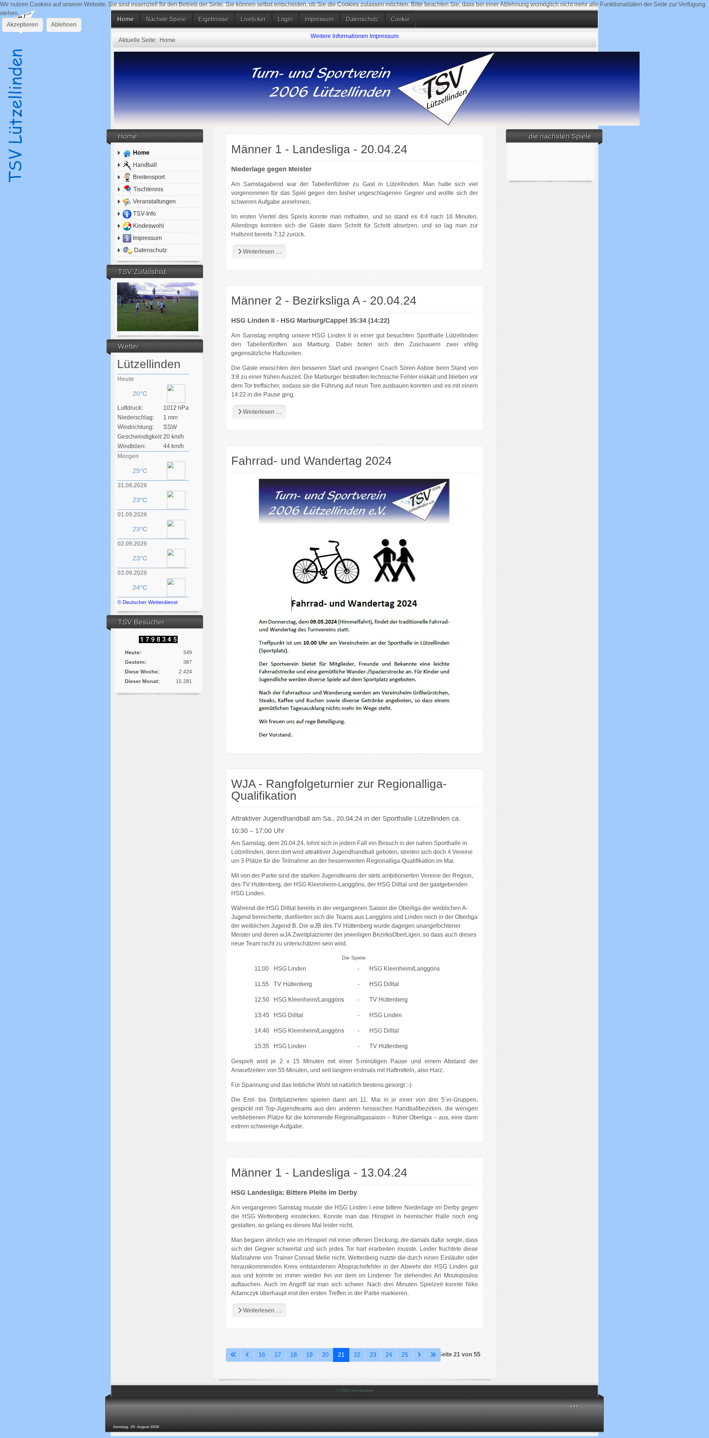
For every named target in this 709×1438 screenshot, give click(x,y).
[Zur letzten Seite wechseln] (433, 1355)
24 (389, 1355)
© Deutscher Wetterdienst (147, 602)
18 (293, 1355)
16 (261, 1355)
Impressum (384, 36)
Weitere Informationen (339, 36)
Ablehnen (63, 24)
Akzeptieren (22, 24)
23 (373, 1355)
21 (341, 1355)
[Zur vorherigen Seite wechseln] (247, 1355)
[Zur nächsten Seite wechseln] (419, 1355)
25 (404, 1355)
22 (357, 1355)
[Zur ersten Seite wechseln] (233, 1355)
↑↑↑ (574, 1407)
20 (325, 1355)
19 (309, 1355)
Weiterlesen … (262, 251)
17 (277, 1355)
